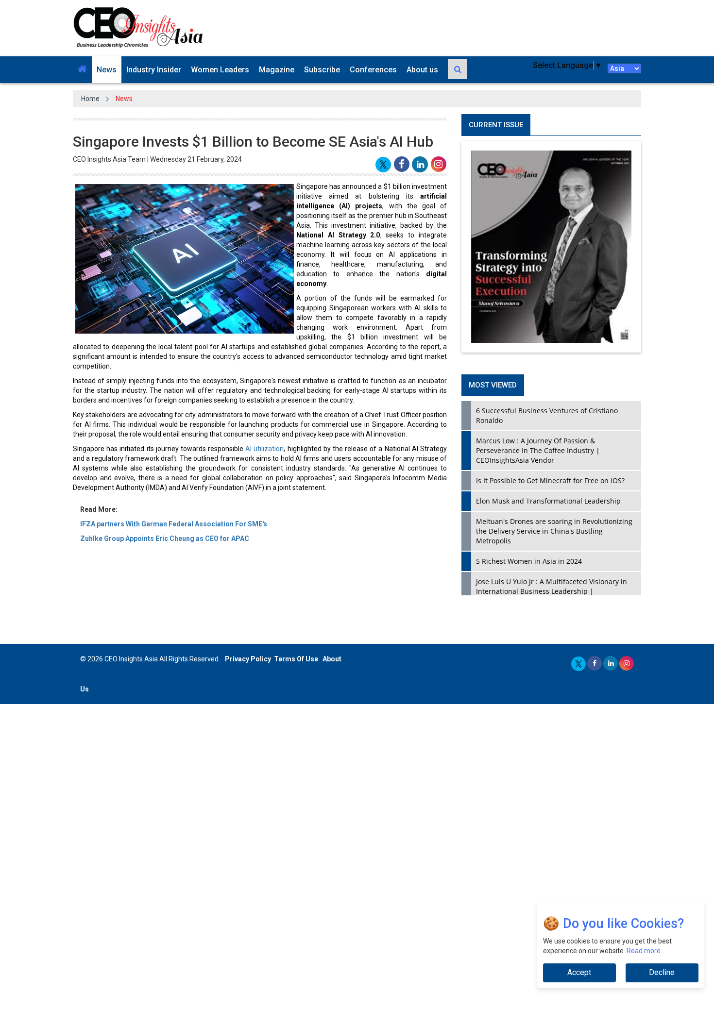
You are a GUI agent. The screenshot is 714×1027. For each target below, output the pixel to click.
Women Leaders (220, 69)
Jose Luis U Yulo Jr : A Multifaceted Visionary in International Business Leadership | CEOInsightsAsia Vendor (551, 591)
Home (90, 98)
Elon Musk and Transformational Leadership (548, 500)
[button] (82, 69)
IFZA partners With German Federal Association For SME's (173, 524)
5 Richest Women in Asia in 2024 (529, 561)
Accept (579, 972)
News (107, 69)
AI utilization (264, 449)
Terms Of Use (296, 659)
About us (422, 69)
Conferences (373, 69)
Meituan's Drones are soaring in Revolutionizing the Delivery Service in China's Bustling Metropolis (554, 531)
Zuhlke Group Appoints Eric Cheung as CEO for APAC (164, 538)
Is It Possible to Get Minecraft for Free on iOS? (550, 480)
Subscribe (322, 69)
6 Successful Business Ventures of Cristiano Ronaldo (547, 415)
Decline (662, 972)
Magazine (276, 69)
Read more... (646, 951)
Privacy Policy (248, 659)
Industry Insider (153, 69)
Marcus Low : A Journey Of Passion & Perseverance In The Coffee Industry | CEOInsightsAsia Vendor (538, 450)
